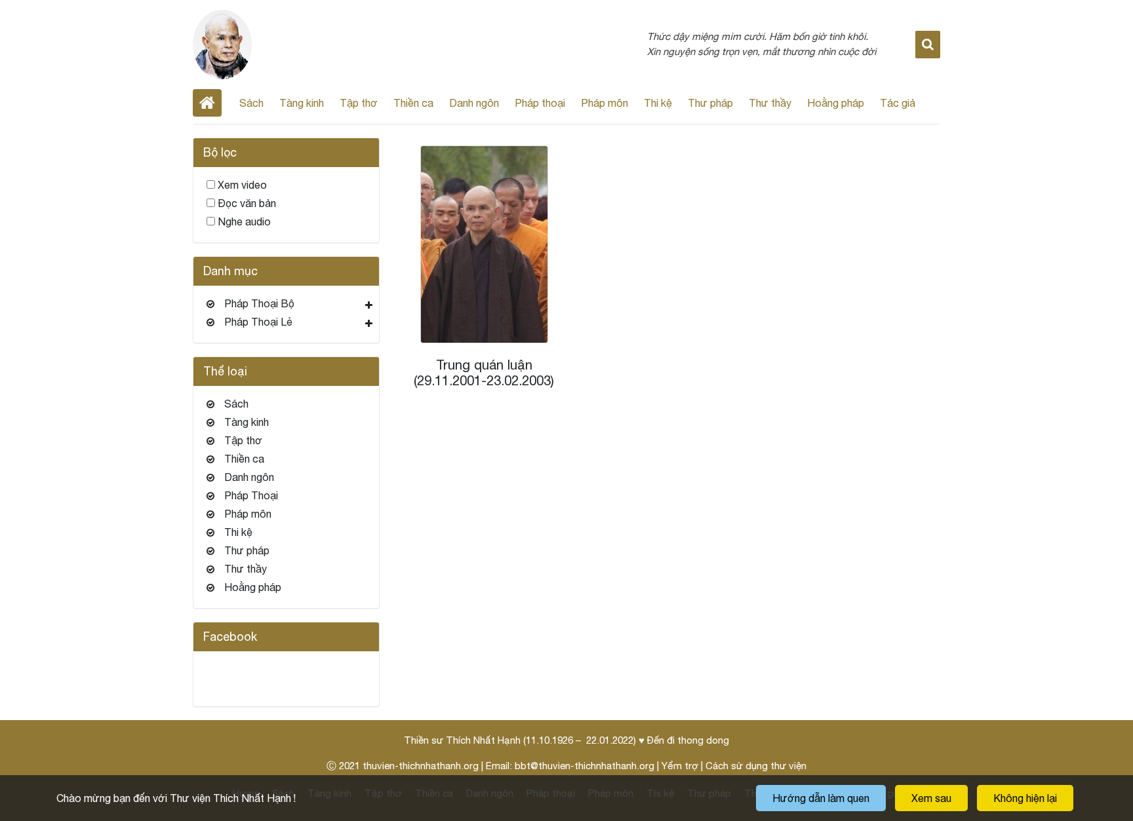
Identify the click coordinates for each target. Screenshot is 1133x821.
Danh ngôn (474, 103)
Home (207, 103)
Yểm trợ (680, 765)
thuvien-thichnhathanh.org (421, 765)
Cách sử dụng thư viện (756, 765)
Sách (251, 103)
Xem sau (931, 798)
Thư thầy (770, 103)
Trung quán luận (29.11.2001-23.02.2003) (484, 372)
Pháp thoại (540, 103)
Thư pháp (710, 103)
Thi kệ (658, 103)
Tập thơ (359, 103)
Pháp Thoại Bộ (259, 303)
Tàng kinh (301, 103)
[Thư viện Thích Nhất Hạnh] (222, 43)
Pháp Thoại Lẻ (258, 322)
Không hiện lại (1025, 798)
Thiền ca (413, 103)
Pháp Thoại (251, 495)
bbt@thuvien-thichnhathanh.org (584, 765)
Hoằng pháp (835, 103)
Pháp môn (604, 103)
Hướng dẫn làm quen (820, 798)
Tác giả (897, 103)
